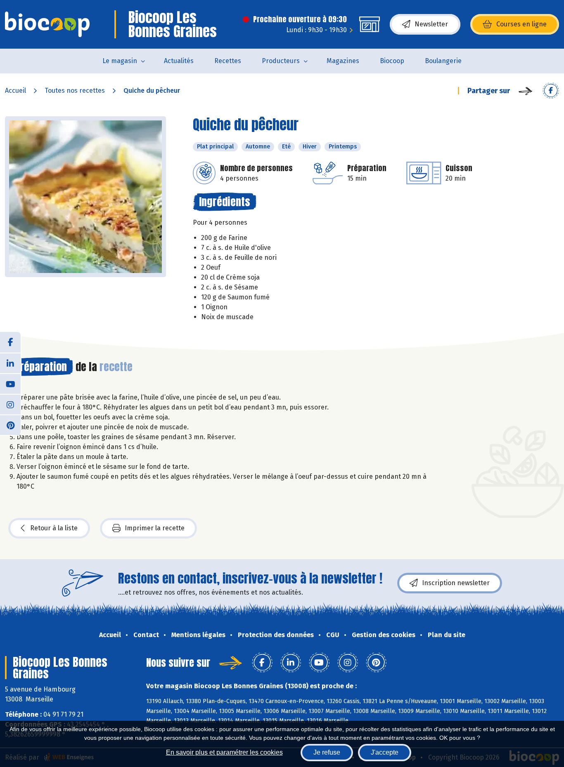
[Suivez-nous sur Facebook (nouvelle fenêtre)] (10, 342)
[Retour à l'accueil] (47, 24)
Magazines (343, 61)
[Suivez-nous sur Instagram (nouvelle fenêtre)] (10, 404)
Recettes (227, 61)
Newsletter (431, 24)
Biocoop (392, 61)
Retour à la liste (54, 528)
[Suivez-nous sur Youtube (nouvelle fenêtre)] (10, 383)
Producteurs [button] (281, 61)
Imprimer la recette (155, 528)
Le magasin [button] (119, 61)
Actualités (179, 61)
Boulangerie (443, 61)
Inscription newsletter (456, 583)
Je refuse (326, 752)
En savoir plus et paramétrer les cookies (224, 752)
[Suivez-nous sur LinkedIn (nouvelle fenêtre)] (10, 363)
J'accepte (384, 752)
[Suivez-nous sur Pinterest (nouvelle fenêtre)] (10, 424)
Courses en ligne (521, 24)
